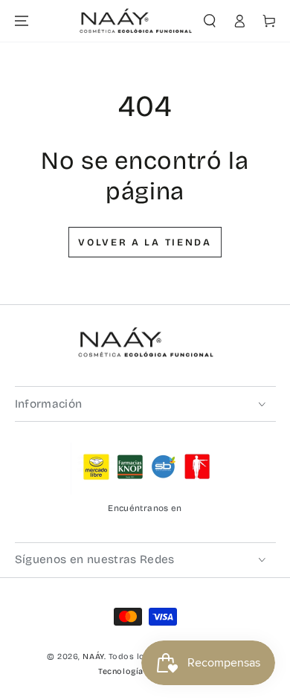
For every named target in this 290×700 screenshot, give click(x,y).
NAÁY (93, 656)
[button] (210, 21)
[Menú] (21, 21)
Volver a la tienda (145, 242)
